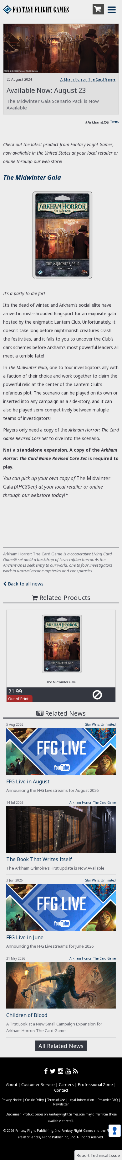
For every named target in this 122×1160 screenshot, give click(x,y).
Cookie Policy (34, 1100)
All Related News (61, 1046)
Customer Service (38, 1084)
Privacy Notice (12, 1100)
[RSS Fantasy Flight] (75, 1071)
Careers (66, 1084)
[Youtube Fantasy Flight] (69, 1071)
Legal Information (81, 1100)
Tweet (114, 121)
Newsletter (61, 1104)
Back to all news (25, 583)
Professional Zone (95, 1084)
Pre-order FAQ (108, 1100)
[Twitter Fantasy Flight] (54, 1071)
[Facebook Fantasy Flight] (47, 1071)
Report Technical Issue (98, 1155)
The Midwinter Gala (32, 177)
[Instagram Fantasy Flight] (61, 1071)
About (11, 1084)
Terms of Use (56, 1100)
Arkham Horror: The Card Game (87, 79)
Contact (61, 1090)
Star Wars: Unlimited (100, 724)
